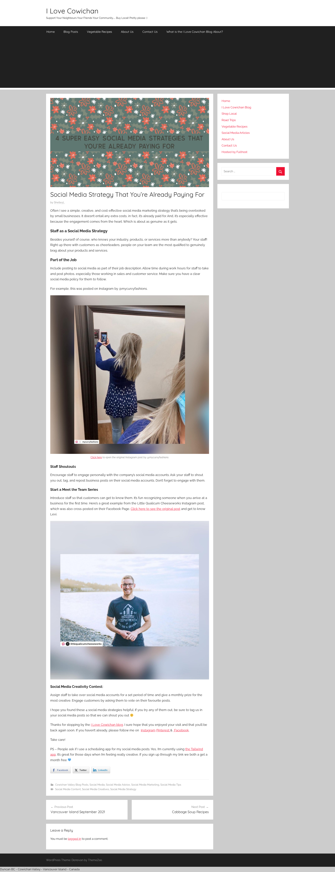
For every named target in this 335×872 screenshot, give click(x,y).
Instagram (148, 730)
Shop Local (229, 113)
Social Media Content (68, 789)
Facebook (181, 730)
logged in (74, 838)
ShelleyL (59, 202)
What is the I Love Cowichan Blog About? (194, 31)
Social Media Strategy (123, 789)
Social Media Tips (170, 784)
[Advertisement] (167, 63)
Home (50, 31)
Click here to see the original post (155, 509)
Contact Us (150, 31)
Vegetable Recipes (99, 31)
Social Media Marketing (145, 784)
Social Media (97, 784)
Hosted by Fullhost (234, 152)
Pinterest (163, 730)
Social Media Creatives (95, 789)
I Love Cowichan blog (107, 725)
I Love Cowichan (72, 10)
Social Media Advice (118, 784)
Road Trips (229, 120)
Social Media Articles (236, 133)
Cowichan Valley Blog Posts (71, 784)
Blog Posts (71, 31)
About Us (127, 31)
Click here (96, 457)
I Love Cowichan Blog (236, 107)
